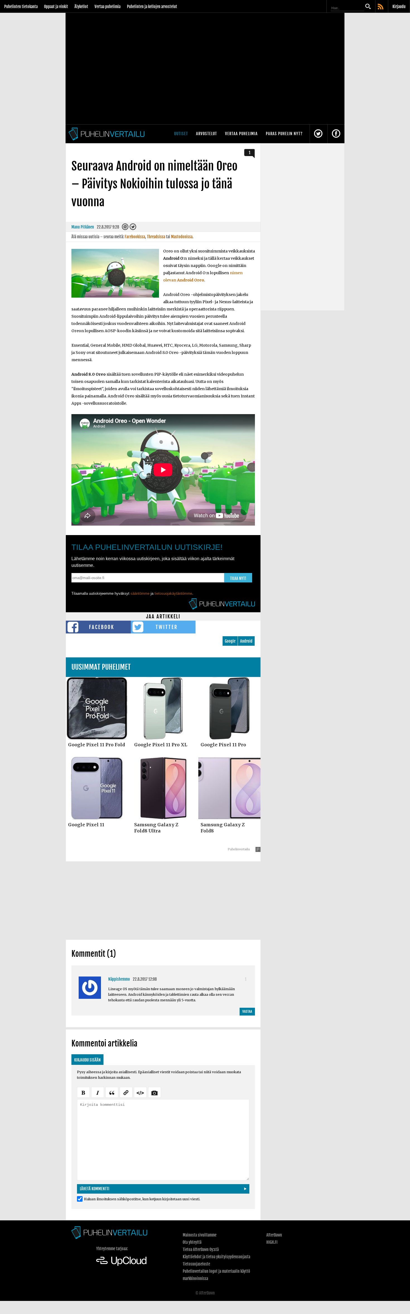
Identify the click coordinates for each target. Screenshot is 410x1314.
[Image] (154, 1092)
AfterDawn (274, 1235)
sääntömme (140, 593)
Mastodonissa (181, 236)
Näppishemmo (119, 979)
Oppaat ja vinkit (56, 6)
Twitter (167, 627)
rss (381, 7)
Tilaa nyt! (238, 578)
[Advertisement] (163, 900)
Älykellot (81, 6)
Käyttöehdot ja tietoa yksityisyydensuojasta (216, 1256)
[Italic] (97, 1092)
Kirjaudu (399, 6)
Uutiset (181, 133)
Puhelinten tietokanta (21, 6)
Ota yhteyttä (192, 1242)
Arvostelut (206, 133)
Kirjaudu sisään (87, 1060)
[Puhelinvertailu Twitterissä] (318, 134)
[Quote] (112, 1092)
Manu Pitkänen (82, 227)
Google (230, 641)
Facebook (101, 627)
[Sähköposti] (125, 228)
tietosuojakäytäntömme (173, 593)
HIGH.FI (272, 1242)
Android (246, 641)
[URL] (126, 1092)
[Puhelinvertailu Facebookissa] (336, 134)
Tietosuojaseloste (196, 1264)
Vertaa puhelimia (107, 6)
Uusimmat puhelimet (101, 667)
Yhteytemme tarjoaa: (112, 1248)
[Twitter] (132, 228)
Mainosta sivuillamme (199, 1235)
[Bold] (83, 1092)
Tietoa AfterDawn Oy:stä (201, 1249)
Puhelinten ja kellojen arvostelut (152, 6)
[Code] (140, 1092)
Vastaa (247, 1011)
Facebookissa (135, 236)
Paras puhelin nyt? (284, 133)
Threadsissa (156, 236)
